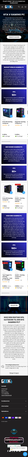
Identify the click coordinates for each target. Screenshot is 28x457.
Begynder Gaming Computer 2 (20, 122)
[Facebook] (7, 451)
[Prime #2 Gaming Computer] (7, 189)
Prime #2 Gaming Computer (7, 199)
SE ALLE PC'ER (14, 305)
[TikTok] (14, 451)
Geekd (6, 421)
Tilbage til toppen (14, 373)
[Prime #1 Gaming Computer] (7, 112)
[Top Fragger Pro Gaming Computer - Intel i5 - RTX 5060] (7, 266)
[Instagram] (12, 451)
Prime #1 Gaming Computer (7, 122)
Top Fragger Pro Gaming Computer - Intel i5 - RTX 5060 (7, 277)
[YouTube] (10, 451)
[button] (25, 6)
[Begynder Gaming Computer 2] (20, 112)
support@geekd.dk (6, 395)
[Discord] (20, 451)
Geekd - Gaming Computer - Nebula (19, 199)
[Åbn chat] (25, 454)
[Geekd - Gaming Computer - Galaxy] (20, 266)
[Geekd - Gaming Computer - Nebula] (20, 189)
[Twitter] (17, 451)
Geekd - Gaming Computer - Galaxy (19, 276)
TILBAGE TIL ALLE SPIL (14, 37)
